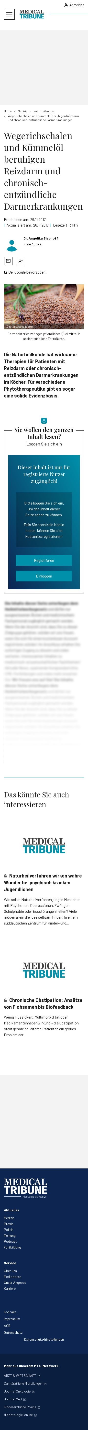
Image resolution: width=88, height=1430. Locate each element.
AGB (7, 1325)
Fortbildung (12, 1247)
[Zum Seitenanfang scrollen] (79, 1421)
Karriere (10, 1288)
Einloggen (44, 576)
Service (10, 1263)
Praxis (8, 1224)
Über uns (10, 1271)
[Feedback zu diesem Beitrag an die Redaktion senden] (21, 261)
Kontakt (10, 1312)
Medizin (9, 1218)
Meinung (10, 1235)
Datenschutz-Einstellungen (44, 1339)
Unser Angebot (15, 1282)
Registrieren (44, 560)
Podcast (10, 1241)
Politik (8, 1229)
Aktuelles (11, 1210)
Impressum (12, 1319)
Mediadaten (12, 1276)
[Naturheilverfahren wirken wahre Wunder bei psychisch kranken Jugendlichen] (44, 845)
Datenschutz (13, 1332)
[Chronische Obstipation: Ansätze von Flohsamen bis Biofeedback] (44, 970)
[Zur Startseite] (32, 14)
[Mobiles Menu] (9, 14)
